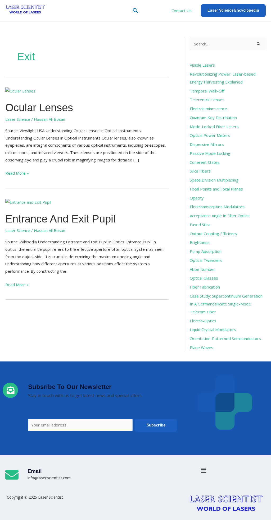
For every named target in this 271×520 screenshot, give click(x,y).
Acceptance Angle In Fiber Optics (220, 215)
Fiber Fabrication (205, 287)
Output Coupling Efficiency (213, 233)
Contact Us (181, 10)
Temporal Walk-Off (207, 91)
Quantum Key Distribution (213, 117)
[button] (135, 10)
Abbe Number (202, 269)
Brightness (200, 242)
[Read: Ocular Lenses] (20, 90)
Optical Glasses (204, 278)
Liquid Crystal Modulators (213, 329)
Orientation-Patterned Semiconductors (225, 338)
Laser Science (17, 119)
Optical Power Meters (210, 135)
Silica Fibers (200, 171)
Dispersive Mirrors (207, 144)
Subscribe (156, 425)
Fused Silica (200, 224)
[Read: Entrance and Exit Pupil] (28, 202)
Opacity (197, 198)
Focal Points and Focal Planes (216, 189)
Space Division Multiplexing (214, 180)
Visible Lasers (202, 65)
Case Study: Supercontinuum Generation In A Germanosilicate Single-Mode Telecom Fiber (226, 303)
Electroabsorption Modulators (217, 206)
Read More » (17, 173)
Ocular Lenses (39, 107)
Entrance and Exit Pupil (60, 219)
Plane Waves (201, 347)
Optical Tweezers (206, 260)
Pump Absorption (206, 251)
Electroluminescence (208, 108)
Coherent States (205, 162)
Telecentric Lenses (207, 99)
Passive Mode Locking (210, 153)
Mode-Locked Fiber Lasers (214, 126)
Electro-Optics (203, 320)
